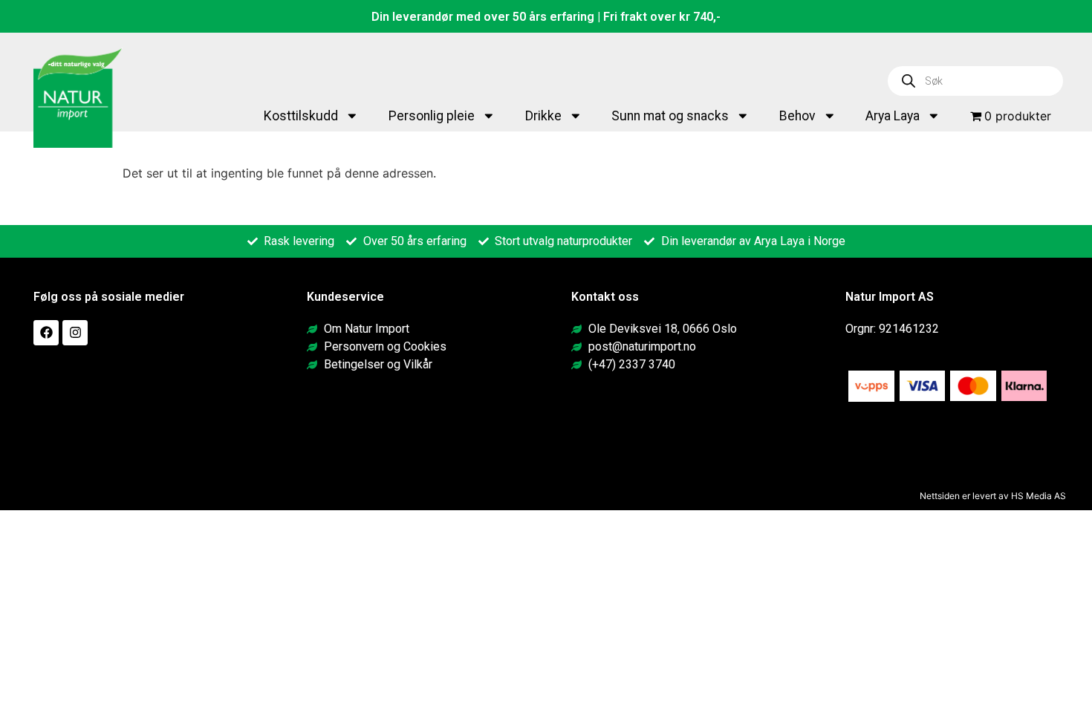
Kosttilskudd (301, 115)
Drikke (543, 115)
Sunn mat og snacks (670, 115)
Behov (797, 115)
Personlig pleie (432, 115)
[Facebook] (46, 332)
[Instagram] (75, 332)
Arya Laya (892, 115)
